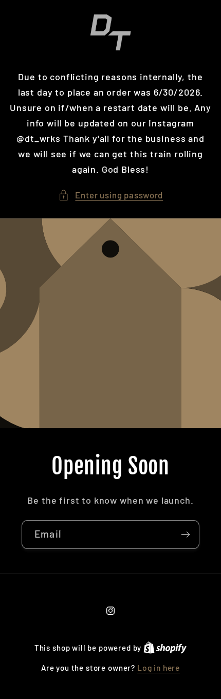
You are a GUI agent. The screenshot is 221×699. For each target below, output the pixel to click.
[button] (110, 195)
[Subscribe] (185, 534)
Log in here (158, 667)
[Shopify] (165, 647)
